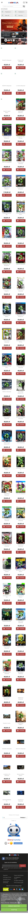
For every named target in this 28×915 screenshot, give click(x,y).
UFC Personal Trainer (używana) (20, 417)
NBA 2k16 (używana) (20, 264)
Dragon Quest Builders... (7, 188)
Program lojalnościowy (18, 875)
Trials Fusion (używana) (6, 519)
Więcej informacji (5, 902)
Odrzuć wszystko (14, 906)
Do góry (14, 820)
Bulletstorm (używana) (20, 698)
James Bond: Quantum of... (21, 392)
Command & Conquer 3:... (20, 468)
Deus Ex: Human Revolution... (6, 698)
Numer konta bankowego (6, 881)
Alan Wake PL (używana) (21, 673)
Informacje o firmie (7, 877)
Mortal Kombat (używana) (7, 647)
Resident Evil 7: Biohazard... (20, 188)
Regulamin (5, 875)
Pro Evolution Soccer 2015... (6, 366)
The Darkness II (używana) (20, 545)
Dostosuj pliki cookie (15, 902)
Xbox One (20, 15)
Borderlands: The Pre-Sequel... (20, 570)
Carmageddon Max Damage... (21, 137)
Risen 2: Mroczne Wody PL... (6, 290)
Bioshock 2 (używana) (20, 748)
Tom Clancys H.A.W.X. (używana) (20, 519)
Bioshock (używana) (7, 621)
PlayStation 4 (21, 11)
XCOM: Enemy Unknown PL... (7, 443)
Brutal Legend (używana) (7, 417)
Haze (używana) (20, 646)
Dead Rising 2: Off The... (7, 596)
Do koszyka (6, 67)
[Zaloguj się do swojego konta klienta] (24, 2)
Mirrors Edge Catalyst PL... (6, 239)
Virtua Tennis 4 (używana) (20, 163)
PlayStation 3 (8, 11)
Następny (23, 817)
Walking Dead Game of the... (20, 341)
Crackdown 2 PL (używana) (6, 775)
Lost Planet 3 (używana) (20, 800)
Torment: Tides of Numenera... (7, 137)
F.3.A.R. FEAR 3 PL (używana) (20, 366)
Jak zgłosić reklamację (18, 880)
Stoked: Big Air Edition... (21, 596)
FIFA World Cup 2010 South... (20, 214)
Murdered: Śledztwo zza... (7, 214)
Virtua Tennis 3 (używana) (7, 341)
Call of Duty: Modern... (20, 724)
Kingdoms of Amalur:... (7, 468)
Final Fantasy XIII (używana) (20, 290)
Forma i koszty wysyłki (18, 882)
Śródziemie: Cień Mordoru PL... (20, 315)
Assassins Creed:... (7, 723)
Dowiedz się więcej (18, 843)
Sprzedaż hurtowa (7, 879)
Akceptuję (14, 909)
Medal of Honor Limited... (6, 570)
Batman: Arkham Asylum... (6, 315)
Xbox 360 (7, 15)
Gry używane (4, 9)
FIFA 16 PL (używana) (6, 162)
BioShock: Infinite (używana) (7, 673)
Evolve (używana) (20, 238)
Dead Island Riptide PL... (7, 800)
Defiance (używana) (7, 391)
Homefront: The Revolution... (6, 265)
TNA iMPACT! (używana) (7, 494)
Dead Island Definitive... (20, 112)
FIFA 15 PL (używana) (20, 493)
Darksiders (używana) (6, 748)
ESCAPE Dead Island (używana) (7, 545)
